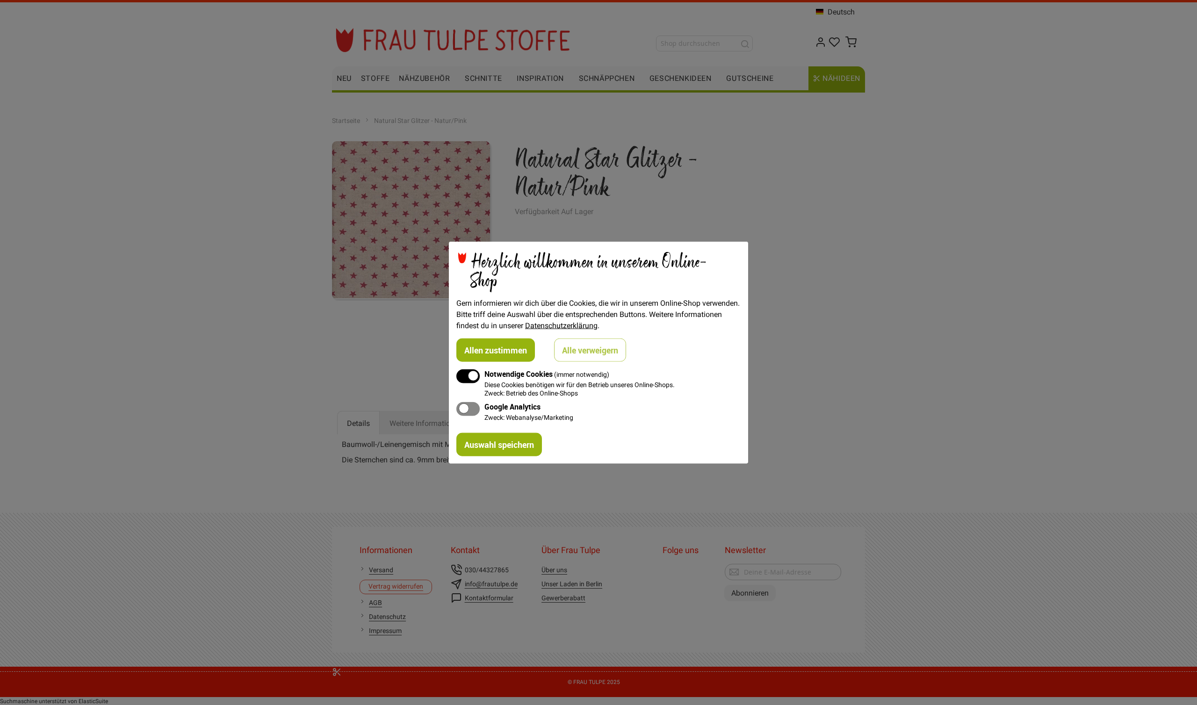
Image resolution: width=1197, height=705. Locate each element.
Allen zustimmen (495, 350)
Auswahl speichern (499, 444)
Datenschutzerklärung (561, 325)
